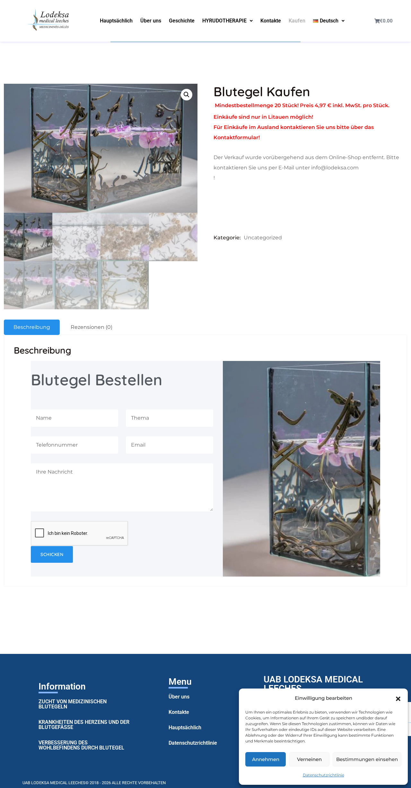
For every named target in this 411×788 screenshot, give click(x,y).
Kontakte (270, 21)
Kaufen (297, 21)
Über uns (150, 21)
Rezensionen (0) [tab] (91, 327)
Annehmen (265, 759)
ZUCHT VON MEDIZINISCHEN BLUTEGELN (73, 704)
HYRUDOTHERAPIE (224, 21)
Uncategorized (263, 238)
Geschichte (182, 21)
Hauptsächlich (116, 21)
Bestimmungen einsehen (367, 759)
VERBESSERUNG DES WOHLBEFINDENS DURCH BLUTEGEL (81, 745)
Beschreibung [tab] (31, 327)
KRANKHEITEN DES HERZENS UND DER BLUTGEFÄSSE (84, 724)
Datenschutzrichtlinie (323, 775)
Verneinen (309, 759)
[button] (398, 698)
